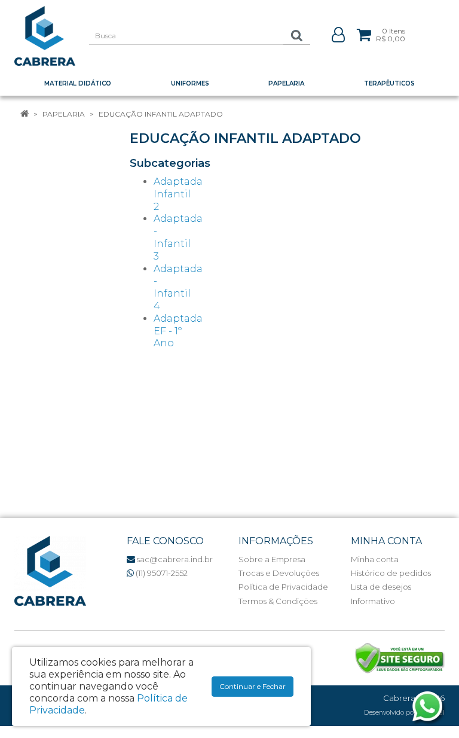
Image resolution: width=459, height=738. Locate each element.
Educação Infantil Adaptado (161, 113)
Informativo (373, 601)
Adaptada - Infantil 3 (178, 237)
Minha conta (375, 559)
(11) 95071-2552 (161, 573)
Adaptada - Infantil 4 (178, 287)
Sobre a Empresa (271, 559)
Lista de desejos (381, 586)
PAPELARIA (63, 113)
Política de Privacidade (283, 586)
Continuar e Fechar (252, 686)
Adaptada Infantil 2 (178, 194)
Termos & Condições (277, 601)
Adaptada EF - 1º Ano (178, 331)
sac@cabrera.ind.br (174, 559)
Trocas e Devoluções (278, 573)
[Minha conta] (338, 33)
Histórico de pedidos (391, 573)
